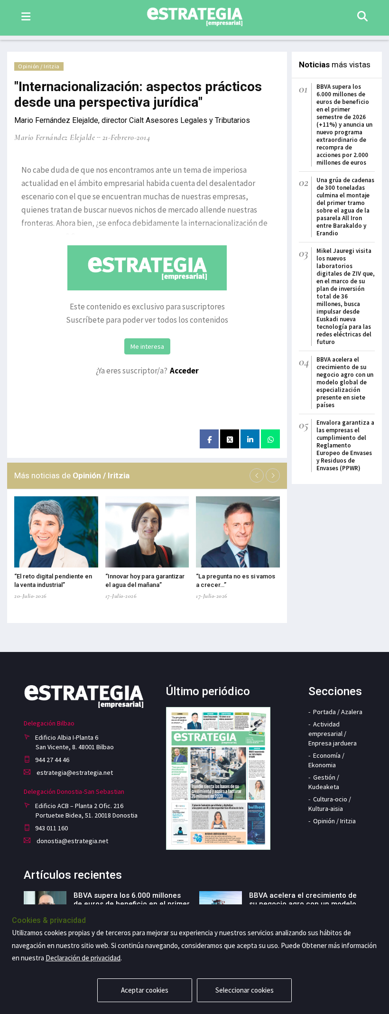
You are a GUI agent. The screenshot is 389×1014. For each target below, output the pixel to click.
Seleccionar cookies (244, 990)
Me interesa (147, 346)
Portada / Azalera (337, 711)
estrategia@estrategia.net (74, 772)
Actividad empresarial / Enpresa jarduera (332, 733)
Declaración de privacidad (83, 957)
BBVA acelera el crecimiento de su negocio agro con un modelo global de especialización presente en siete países (344, 382)
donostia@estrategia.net (71, 841)
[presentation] (257, 475)
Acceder (184, 370)
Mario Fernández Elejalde (54, 137)
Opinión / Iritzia (39, 66)
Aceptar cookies (144, 990)
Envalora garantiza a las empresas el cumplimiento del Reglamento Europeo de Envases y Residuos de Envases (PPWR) (345, 445)
